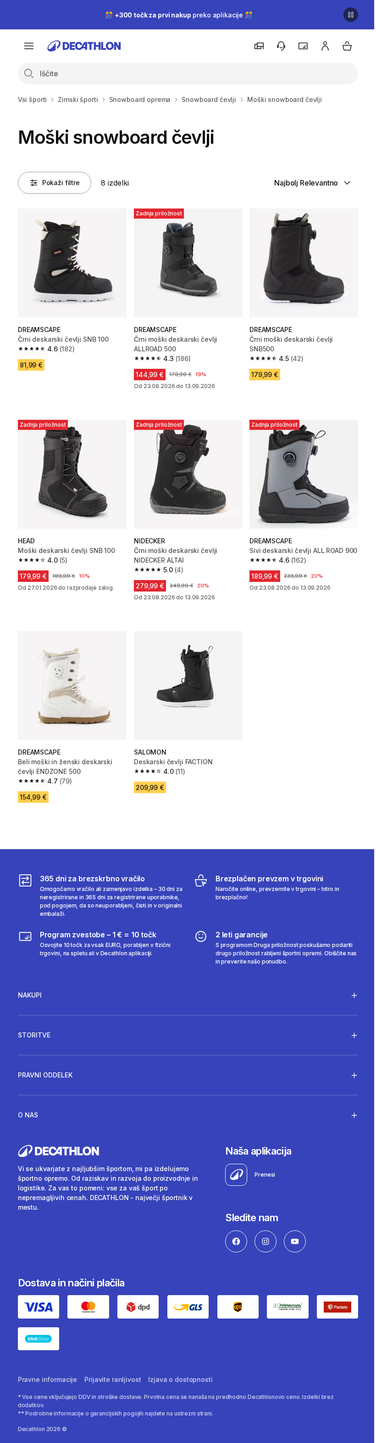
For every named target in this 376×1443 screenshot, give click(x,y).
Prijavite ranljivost (112, 1371)
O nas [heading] (28, 1108)
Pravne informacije (47, 1371)
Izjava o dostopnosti (180, 1371)
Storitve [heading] (34, 1028)
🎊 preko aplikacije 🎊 (179, 15)
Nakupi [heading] (30, 988)
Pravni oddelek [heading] (45, 1068)
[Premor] (350, 14)
